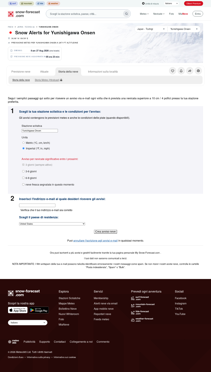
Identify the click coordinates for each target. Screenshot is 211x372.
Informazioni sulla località (103, 71)
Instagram (180, 303)
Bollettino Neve (68, 308)
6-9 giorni (31, 178)
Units (25, 137)
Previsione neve (20, 71)
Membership (101, 298)
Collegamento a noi (81, 341)
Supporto (44, 341)
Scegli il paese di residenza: (39, 217)
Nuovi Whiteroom (69, 314)
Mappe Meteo (67, 303)
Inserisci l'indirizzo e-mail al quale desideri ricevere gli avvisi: (62, 199)
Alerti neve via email (106, 303)
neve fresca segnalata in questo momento (50, 184)
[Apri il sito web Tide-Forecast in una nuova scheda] (40, 3)
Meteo (143, 13)
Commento (103, 341)
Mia (183, 13)
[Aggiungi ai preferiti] (172, 70)
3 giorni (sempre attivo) (39, 165)
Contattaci (60, 341)
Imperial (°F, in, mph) (38, 148)
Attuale (44, 71)
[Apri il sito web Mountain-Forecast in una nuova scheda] (26, 3)
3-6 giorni (31, 171)
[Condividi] (189, 70)
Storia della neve (68, 71)
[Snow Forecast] (23, 13)
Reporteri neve (102, 314)
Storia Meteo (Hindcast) (47, 79)
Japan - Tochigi (26, 27)
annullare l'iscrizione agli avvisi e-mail (95, 240)
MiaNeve (64, 324)
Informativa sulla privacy (38, 357)
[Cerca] (126, 13)
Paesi (10, 27)
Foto (171, 13)
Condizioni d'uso (15, 357)
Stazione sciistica (32, 125)
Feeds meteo (101, 319)
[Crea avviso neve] (181, 70)
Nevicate (157, 13)
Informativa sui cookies (65, 357)
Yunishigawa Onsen (48, 27)
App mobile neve (104, 308)
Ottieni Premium (193, 3)
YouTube (180, 314)
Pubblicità (29, 341)
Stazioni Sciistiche (69, 298)
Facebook (180, 298)
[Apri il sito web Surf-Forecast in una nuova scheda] (13, 3)
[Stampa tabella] (198, 70)
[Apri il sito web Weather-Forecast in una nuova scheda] (53, 3)
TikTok (179, 308)
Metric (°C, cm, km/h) (38, 142)
